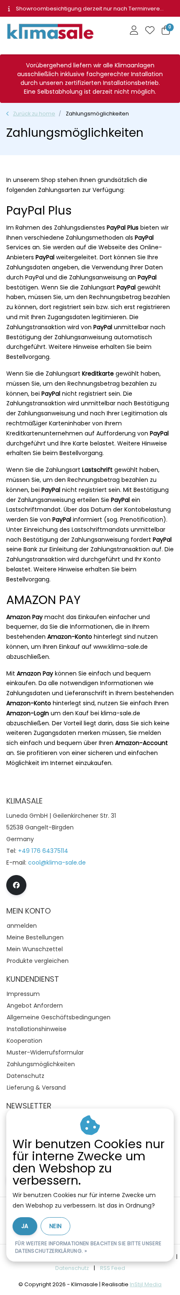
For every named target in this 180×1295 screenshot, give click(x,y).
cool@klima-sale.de (57, 862)
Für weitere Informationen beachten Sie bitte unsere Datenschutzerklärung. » (88, 1247)
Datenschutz (72, 1268)
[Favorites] (150, 31)
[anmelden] (134, 31)
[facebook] (16, 885)
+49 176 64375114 (43, 851)
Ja (24, 1226)
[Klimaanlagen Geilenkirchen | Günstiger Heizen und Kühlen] (52, 33)
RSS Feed (112, 1268)
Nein (55, 1226)
